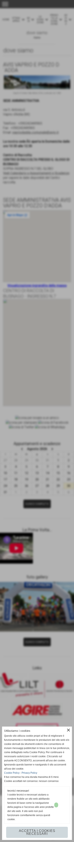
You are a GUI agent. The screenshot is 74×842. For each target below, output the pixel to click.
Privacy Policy (29, 772)
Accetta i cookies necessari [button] (37, 832)
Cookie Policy (12, 772)
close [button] (68, 730)
